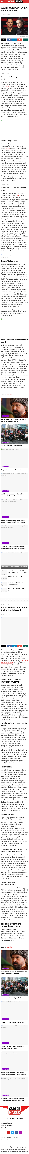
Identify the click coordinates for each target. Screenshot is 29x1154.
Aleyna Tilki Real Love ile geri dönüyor (13, 470)
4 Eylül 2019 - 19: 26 (5, 614)
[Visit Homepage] (15, 1)
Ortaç (8, 148)
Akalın (8, 86)
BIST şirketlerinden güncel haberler (17, 576)
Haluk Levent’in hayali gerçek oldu (11, 445)
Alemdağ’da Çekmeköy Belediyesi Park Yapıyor (14, 566)
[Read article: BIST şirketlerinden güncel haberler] (4, 578)
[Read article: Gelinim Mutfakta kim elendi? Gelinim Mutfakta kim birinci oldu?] (14, 482)
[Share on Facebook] (9, 39)
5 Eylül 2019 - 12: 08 (5, 14)
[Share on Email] (19, 39)
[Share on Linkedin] (14, 39)
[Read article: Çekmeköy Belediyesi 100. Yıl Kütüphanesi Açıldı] (4, 584)
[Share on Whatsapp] (25, 39)
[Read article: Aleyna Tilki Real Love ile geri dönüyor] (14, 458)
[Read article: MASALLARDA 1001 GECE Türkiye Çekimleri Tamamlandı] (4, 590)
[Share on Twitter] (3, 39)
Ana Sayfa (3, 4)
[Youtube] (8, 1132)
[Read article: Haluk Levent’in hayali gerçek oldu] (14, 434)
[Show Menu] (27, 1)
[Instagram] (20, 1132)
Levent (18, 195)
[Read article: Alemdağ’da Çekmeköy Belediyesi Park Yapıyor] (14, 561)
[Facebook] (16, 1132)
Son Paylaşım (9, 4)
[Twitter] (12, 1132)
